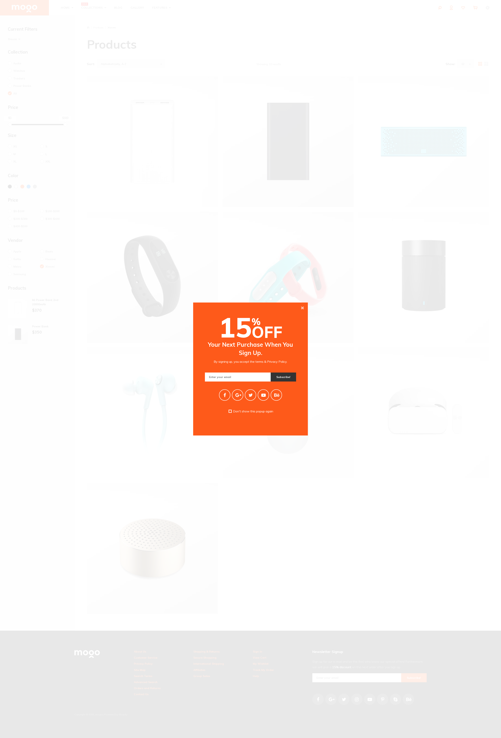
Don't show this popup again (252, 411)
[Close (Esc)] (302, 308)
